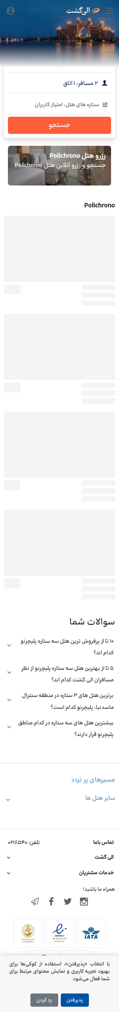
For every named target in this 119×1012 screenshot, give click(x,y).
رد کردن (44, 1000)
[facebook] (51, 902)
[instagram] (84, 902)
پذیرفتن (74, 1000)
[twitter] (67, 902)
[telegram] (35, 902)
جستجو (59, 125)
